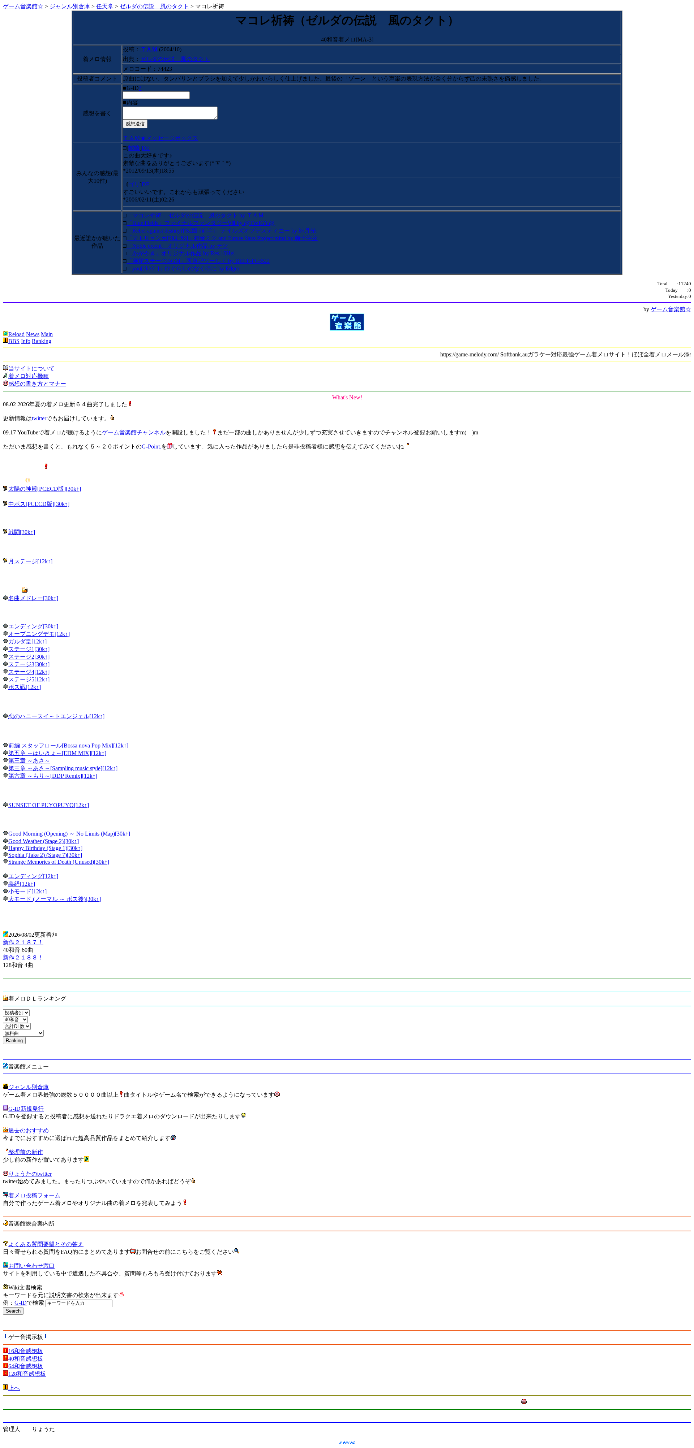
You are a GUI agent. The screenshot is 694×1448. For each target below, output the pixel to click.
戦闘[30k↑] (21, 532)
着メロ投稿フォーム (34, 1195)
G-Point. (151, 446)
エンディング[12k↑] (33, 876)
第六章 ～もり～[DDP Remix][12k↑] (52, 776)
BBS (14, 341)
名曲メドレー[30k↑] (33, 598)
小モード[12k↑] (27, 891)
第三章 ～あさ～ (29, 761)
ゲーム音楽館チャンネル (134, 432)
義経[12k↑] (21, 884)
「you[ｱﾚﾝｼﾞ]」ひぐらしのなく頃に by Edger (183, 268)
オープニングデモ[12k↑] (39, 634)
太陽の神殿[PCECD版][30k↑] (44, 489)
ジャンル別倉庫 (70, 6)
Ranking (41, 341)
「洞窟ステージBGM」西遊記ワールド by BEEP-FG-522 (198, 261)
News (32, 334)
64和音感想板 (25, 1366)
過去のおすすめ (28, 1130)
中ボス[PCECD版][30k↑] (38, 504)
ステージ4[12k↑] (29, 672)
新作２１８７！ (23, 942)
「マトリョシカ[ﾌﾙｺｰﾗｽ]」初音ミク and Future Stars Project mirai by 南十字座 (222, 238)
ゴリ (134, 184)
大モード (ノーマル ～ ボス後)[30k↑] (54, 899)
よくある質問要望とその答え (45, 1244)
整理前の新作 (25, 1152)
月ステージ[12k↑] (30, 561)
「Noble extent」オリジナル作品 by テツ (177, 246)
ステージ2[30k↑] (29, 657)
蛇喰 (134, 148)
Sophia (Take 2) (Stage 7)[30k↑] (45, 855)
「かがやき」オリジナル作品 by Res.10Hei (181, 253)
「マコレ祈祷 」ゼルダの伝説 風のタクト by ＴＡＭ (195, 215)
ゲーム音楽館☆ (23, 6)
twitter (39, 418)
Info (25, 341)
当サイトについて (31, 368)
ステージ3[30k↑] (29, 664)
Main (47, 334)
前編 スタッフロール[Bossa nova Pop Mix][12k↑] (68, 745)
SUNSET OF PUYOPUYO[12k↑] (48, 805)
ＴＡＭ (149, 49)
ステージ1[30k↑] (29, 649)
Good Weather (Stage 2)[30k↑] (43, 841)
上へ (14, 1388)
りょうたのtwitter (30, 1174)
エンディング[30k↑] (33, 626)
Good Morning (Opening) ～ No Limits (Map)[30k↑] (69, 834)
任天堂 (104, 6)
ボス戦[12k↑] (24, 687)
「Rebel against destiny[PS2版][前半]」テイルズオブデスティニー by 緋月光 (221, 230)
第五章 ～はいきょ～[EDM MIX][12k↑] (57, 753)
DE (146, 148)
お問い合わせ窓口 (31, 1266)
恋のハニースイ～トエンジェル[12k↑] (56, 716)
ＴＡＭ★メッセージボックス (160, 138)
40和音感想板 (25, 1359)
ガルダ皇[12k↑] (27, 641)
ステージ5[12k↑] (29, 679)
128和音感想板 (27, 1374)
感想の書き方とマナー (37, 384)
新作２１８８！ (23, 957)
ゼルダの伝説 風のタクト (154, 6)
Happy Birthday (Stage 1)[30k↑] (45, 848)
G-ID (20, 1303)
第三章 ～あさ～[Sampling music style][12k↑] (62, 768)
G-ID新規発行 (26, 1109)
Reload (16, 334)
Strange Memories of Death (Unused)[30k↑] (58, 862)
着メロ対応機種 (28, 376)
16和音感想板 (25, 1351)
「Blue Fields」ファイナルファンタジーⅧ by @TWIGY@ (200, 223)
